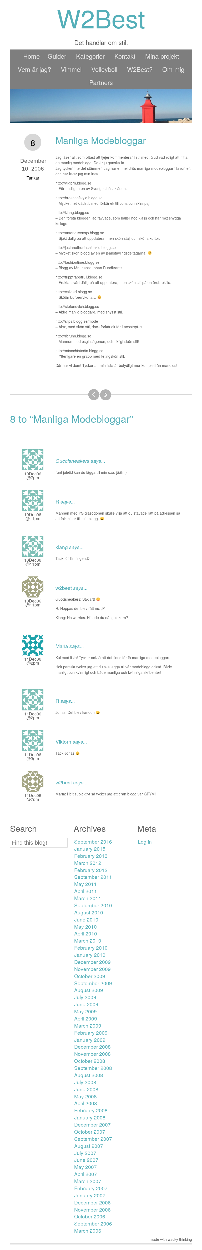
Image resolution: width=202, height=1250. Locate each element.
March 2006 (87, 1230)
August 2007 (88, 1145)
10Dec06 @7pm (32, 476)
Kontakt (124, 56)
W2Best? (140, 69)
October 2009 (89, 975)
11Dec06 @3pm (32, 756)
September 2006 (93, 1223)
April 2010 (85, 933)
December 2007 (92, 1124)
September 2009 (93, 983)
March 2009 (87, 1025)
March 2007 (87, 1180)
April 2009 (85, 1018)
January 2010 (89, 954)
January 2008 (89, 1117)
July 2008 (85, 1081)
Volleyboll (104, 69)
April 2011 (85, 890)
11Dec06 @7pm (32, 797)
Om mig (173, 69)
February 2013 (91, 855)
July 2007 (85, 1152)
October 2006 (89, 1216)
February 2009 (91, 1032)
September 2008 (93, 1067)
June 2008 (86, 1089)
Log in (145, 841)
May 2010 (85, 926)
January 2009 (89, 1039)
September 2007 (93, 1138)
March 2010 (87, 940)
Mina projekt (162, 56)
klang (61, 546)
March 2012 (87, 862)
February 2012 (91, 869)
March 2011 (87, 898)
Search (23, 828)
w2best (63, 587)
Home (31, 56)
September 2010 (93, 905)
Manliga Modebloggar (100, 140)
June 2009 (86, 1004)
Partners (101, 82)
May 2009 (85, 1011)
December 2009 (92, 961)
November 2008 (92, 1053)
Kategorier (90, 56)
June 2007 (86, 1159)
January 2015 (89, 848)
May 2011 (85, 883)
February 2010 (91, 947)
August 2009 (88, 989)
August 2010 (88, 912)
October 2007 (89, 1131)
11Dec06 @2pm (32, 661)
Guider (57, 56)
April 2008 (85, 1103)
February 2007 (91, 1188)
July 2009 (85, 996)
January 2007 (89, 1195)
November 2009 (92, 968)
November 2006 (92, 1209)
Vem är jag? (34, 69)
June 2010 (86, 919)
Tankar (33, 178)
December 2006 (92, 1202)
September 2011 (93, 876)
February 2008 (91, 1110)
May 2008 (85, 1096)
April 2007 (85, 1173)
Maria (61, 645)
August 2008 (88, 1074)
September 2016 (93, 841)
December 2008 (92, 1046)
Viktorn (63, 741)
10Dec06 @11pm (32, 516)
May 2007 (85, 1166)
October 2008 (89, 1060)
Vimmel (71, 69)
